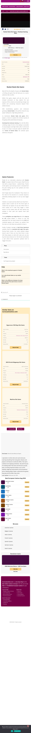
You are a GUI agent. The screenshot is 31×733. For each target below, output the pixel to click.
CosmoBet (6, 44)
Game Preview (19, 6)
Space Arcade (25, 335)
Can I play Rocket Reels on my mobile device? (11, 276)
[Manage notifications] (28, 726)
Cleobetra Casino (9, 499)
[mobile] (28, 1)
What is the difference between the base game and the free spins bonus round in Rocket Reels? (12, 282)
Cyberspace (25, 76)
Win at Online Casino (7, 594)
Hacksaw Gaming (26, 62)
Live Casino (19, 592)
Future (27, 409)
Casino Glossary (6, 592)
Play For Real (15, 347)
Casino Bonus (12, 6)
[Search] (21, 1)
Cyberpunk (22, 372)
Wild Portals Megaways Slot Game (15, 362)
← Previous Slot (11, 429)
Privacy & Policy (6, 599)
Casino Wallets (20, 594)
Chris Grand (4, 453)
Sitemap (5, 604)
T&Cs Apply (15, 571)
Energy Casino (8, 513)
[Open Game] (7, 29)
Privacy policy (17, 731)
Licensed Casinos (21, 595)
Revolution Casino (9, 481)
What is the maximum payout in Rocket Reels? (12, 271)
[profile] (25, 1)
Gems (22, 335)
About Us (19, 591)
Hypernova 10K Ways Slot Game (15, 325)
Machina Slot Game (15, 399)
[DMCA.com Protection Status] (15, 621)
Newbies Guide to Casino (8, 591)
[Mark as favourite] (5, 29)
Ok (11, 731)
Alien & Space (17, 372)
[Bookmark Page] (2, 29)
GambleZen (8, 486)
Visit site (15, 54)
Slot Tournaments (7, 595)
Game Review (5, 6)
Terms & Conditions (7, 601)
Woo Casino (8, 518)
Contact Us (5, 602)
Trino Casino (8, 495)
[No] (29, 729)
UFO (28, 76)
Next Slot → (20, 429)
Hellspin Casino (9, 504)
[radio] (14, 29)
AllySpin (7, 490)
